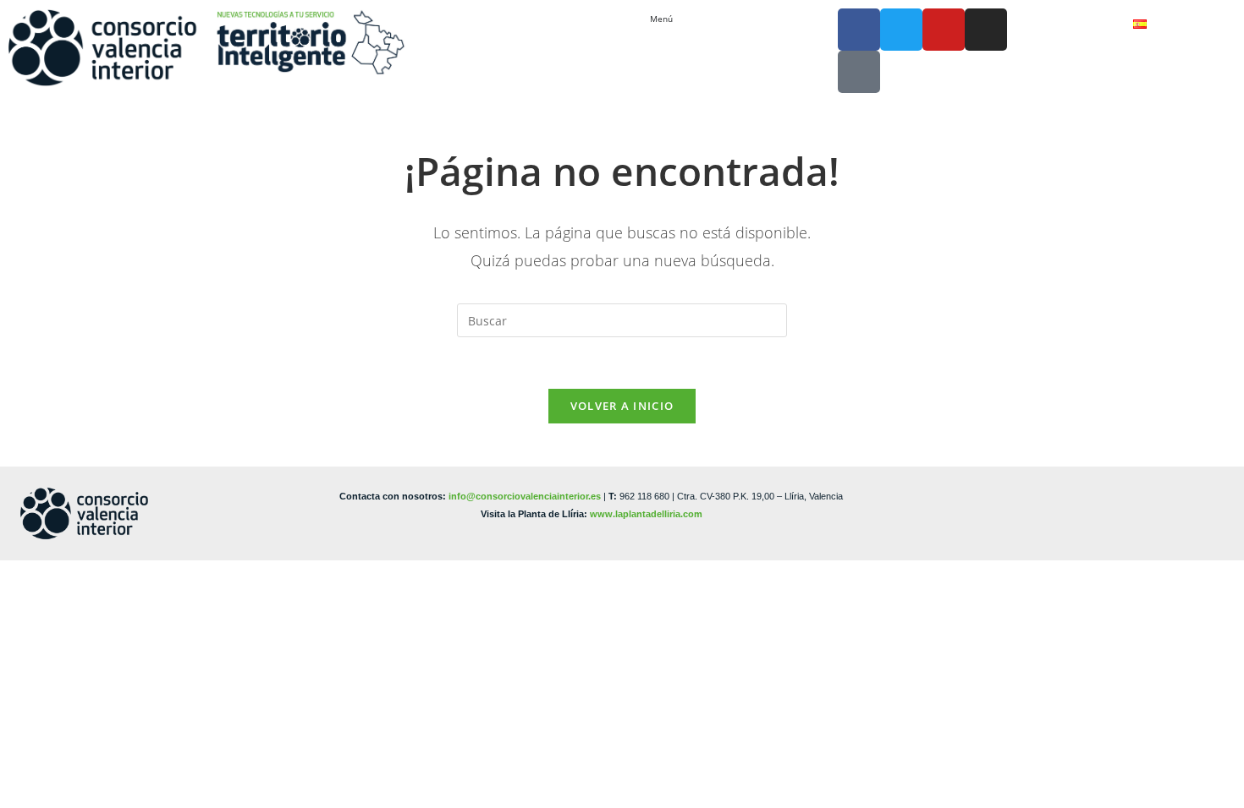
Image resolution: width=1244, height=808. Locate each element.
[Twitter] (901, 29)
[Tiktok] (859, 72)
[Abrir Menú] (681, 19)
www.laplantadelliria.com (646, 514)
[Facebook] (859, 29)
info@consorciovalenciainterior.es (525, 496)
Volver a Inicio (622, 405)
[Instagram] (986, 29)
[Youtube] (943, 29)
